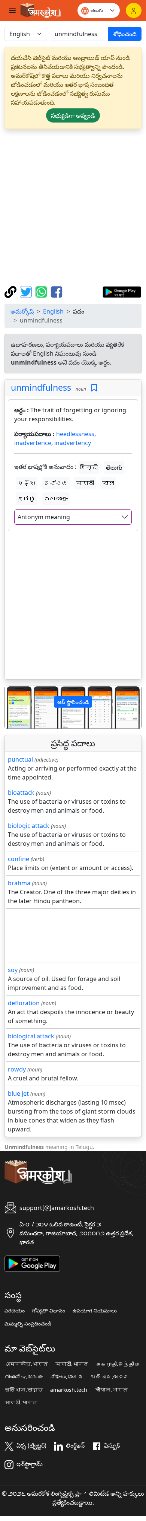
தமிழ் (27, 499)
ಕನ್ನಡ (56, 483)
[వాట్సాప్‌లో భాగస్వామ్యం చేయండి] (42, 291)
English (53, 311)
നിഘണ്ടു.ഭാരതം (23, 1376)
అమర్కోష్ (22, 311)
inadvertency (72, 443)
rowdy (17, 1069)
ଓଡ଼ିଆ (27, 483)
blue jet (18, 1093)
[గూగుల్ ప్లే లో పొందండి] (122, 291)
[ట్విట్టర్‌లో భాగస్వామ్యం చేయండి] (27, 291)
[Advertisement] (73, 207)
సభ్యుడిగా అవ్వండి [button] (73, 115)
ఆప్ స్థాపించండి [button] (73, 701)
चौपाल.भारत (111, 1389)
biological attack (31, 1036)
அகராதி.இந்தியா (117, 1364)
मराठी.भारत (71, 1364)
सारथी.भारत (20, 1402)
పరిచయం (14, 1310)
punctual (20, 759)
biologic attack (28, 826)
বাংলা (108, 483)
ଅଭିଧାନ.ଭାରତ (110, 1376)
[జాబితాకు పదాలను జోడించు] (94, 388)
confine (18, 859)
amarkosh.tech (68, 1389)
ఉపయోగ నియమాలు (95, 1310)
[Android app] (32, 1263)
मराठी (85, 483)
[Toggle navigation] (12, 10)
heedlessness (75, 434)
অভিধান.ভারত (23, 1389)
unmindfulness (41, 387)
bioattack (21, 792)
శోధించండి (125, 34)
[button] (15, 707)
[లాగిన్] (134, 10)
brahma (19, 883)
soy (13, 970)
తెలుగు (114, 467)
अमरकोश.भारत (26, 1364)
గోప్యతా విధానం (48, 1310)
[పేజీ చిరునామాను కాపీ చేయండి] (11, 291)
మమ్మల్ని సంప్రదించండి (27, 1323)
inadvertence (32, 443)
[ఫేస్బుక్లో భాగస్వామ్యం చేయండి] (57, 291)
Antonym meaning (44, 517)
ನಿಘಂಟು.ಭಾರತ (66, 1376)
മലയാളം (56, 499)
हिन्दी (89, 467)
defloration (24, 1003)
